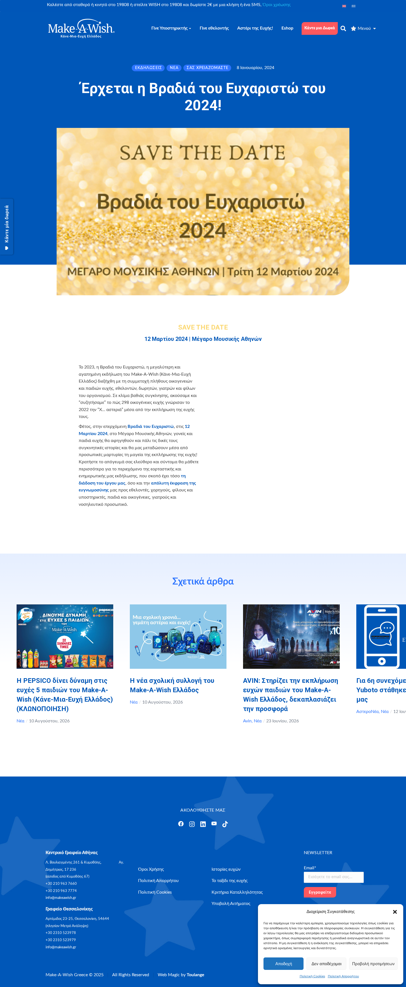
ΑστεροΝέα (367, 711)
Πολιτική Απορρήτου (343, 976)
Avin (247, 721)
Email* (310, 868)
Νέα (20, 721)
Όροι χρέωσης (277, 4)
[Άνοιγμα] (181, 824)
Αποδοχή (283, 963)
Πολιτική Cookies (312, 976)
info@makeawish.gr (61, 898)
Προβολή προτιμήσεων (373, 963)
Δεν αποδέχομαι (326, 963)
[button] (395, 912)
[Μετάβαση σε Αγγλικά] (344, 6)
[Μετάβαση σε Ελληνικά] (353, 6)
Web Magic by (181, 975)
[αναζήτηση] (343, 28)
